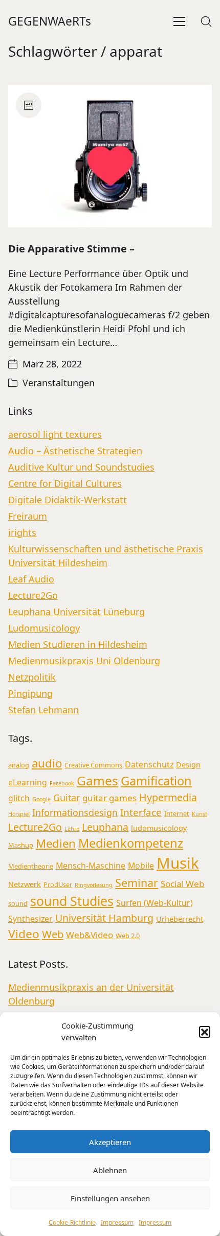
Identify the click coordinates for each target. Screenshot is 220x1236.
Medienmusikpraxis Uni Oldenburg (84, 661)
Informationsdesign (75, 812)
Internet (176, 813)
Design (188, 764)
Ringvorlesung (94, 885)
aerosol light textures (55, 434)
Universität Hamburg (104, 918)
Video (23, 934)
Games (97, 780)
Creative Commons (93, 764)
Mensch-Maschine (90, 865)
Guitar (66, 797)
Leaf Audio (31, 579)
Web (52, 934)
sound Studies (72, 901)
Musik (178, 863)
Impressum (117, 1222)
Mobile (141, 865)
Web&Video (89, 935)
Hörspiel (19, 814)
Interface (141, 812)
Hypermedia (168, 797)
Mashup (20, 845)
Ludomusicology (44, 628)
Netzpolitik (32, 677)
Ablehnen (110, 1170)
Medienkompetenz (130, 843)
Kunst (199, 814)
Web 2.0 (128, 935)
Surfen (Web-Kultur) (154, 902)
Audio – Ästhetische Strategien (75, 451)
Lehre (71, 828)
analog (18, 764)
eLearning (27, 782)
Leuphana (105, 827)
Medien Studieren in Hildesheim (77, 644)
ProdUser (57, 884)
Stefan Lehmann (43, 710)
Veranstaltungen (59, 383)
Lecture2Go (33, 595)
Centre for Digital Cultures (65, 483)
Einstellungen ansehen (110, 1198)
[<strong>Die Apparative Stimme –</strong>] (110, 156)
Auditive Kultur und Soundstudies (81, 467)
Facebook (62, 783)
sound (18, 903)
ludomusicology (159, 828)
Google (41, 799)
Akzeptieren (110, 1142)
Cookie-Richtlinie (72, 1222)
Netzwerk (24, 884)
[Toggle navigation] (179, 21)
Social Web (182, 884)
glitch (19, 798)
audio (47, 763)
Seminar (136, 882)
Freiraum (27, 516)
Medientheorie (30, 866)
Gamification (156, 781)
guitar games (109, 798)
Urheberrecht (179, 919)
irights (22, 532)
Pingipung (30, 693)
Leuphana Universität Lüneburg (76, 611)
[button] (205, 1032)
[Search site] (206, 21)
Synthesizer (30, 918)
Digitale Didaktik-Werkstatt (67, 500)
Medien (56, 843)
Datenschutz (149, 764)
